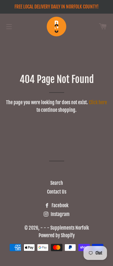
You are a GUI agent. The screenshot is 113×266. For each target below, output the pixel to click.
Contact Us (56, 192)
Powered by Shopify (57, 235)
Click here (98, 102)
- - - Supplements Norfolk (64, 228)
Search (56, 183)
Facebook (59, 205)
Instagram (60, 214)
